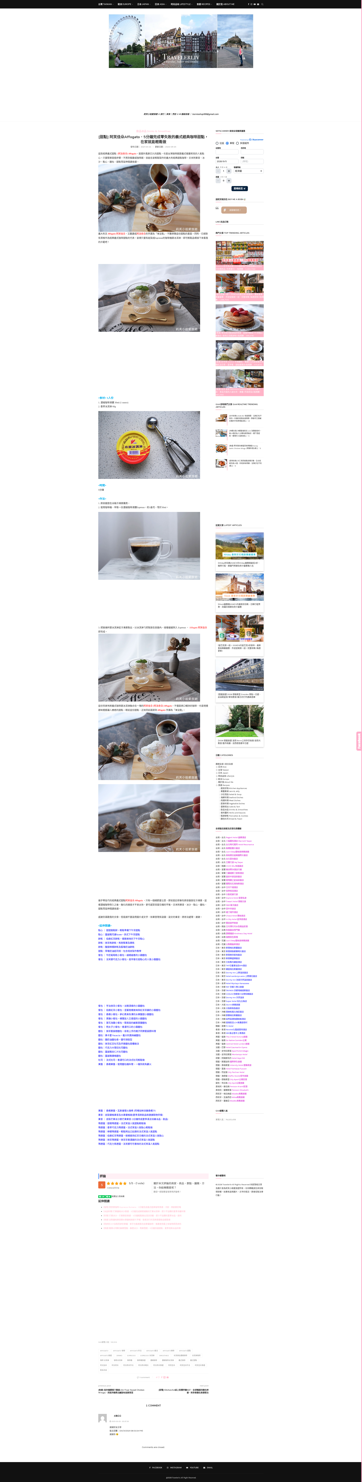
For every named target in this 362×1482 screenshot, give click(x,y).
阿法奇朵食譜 (158, 1365)
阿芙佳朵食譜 (200, 1365)
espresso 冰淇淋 (147, 1356)
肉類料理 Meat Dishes (231, 800)
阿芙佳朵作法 (185, 1365)
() (127, 1111)
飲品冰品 (103, 1370)
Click (359, 741)
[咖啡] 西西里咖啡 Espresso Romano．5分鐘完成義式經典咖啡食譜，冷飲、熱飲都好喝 (142, 1207)
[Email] (258, 4)
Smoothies (164, 1356)
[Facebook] (248, 4)
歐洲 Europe (124, 4)
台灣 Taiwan (105, 4)
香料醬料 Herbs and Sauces (233, 813)
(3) (133, 1119)
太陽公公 (117, 1416)
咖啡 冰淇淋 (104, 1360)
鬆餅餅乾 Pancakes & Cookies (234, 816)
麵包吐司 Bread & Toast (231, 819)
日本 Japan (143, 4)
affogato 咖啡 (119, 1351)
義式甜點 (193, 1360)
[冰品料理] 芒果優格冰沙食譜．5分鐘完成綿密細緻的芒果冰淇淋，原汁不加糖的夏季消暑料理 (144, 1211)
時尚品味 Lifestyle (181, 4)
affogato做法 (152, 1351)
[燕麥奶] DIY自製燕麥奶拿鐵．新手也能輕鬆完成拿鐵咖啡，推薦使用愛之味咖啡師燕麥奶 (142, 1224)
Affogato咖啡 (168, 1351)
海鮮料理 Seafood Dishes (232, 797)
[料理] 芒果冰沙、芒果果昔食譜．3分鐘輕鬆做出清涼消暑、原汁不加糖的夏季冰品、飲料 (142, 1215)
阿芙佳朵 (171, 1365)
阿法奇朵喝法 (143, 1365)
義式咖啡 (182, 1360)
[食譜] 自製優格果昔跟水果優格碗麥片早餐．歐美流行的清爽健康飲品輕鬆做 (136, 1220)
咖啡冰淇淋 (118, 1360)
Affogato (104, 1351)
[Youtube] (255, 4)
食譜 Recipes (203, 4)
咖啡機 (129, 1360)
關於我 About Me (225, 4)
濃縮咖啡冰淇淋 (168, 1360)
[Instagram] (251, 4)
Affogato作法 (136, 1351)
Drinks (119, 1356)
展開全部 (220, 764)
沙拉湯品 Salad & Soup (231, 794)
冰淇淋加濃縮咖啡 (180, 1356)
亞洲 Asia (160, 4)
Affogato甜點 (185, 1351)
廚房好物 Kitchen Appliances (234, 788)
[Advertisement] (181, 90)
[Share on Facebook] (161, 1377)
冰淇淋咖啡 (196, 1356)
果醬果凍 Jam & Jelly (230, 791)
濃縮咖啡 (153, 1360)
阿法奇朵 (115, 1365)
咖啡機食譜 (141, 1360)
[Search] (262, 4)
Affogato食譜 (106, 1356)
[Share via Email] (168, 1377)
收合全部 (229, 764)
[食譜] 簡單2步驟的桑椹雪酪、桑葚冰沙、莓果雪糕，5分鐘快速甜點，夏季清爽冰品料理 (142, 1228)
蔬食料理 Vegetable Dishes (233, 803)
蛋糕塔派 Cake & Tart (230, 806)
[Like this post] (159, 1377)
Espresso (131, 1356)
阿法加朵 (103, 1365)
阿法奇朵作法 (128, 1365)
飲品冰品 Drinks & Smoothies (234, 809)
